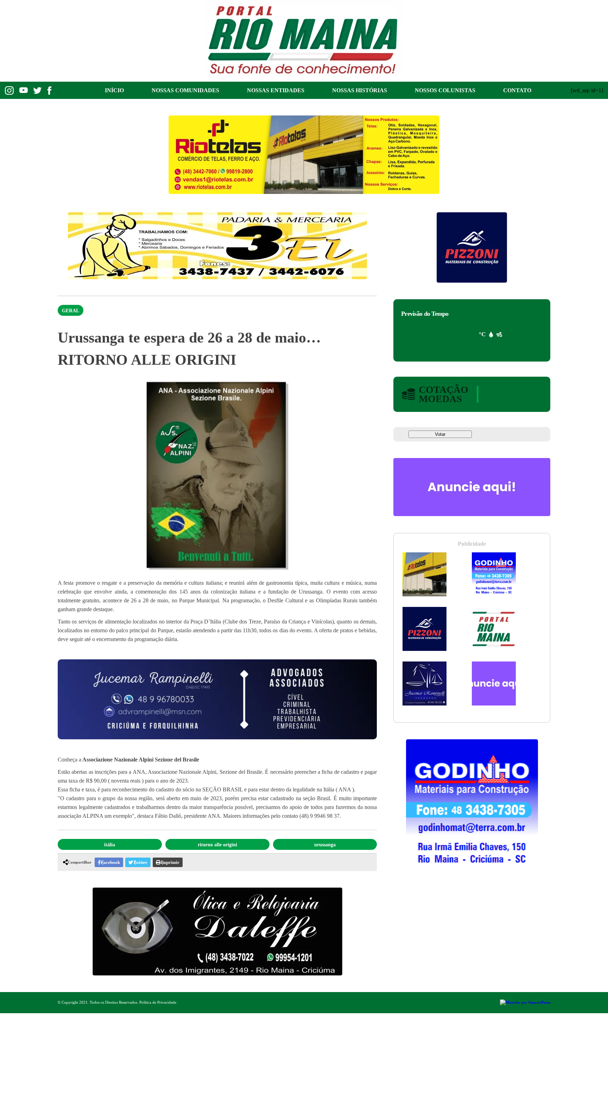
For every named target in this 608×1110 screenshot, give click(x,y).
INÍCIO (114, 90)
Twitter (140, 862)
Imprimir (169, 862)
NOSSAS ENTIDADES (275, 90)
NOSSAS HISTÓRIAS (359, 90)
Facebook (110, 862)
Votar (440, 434)
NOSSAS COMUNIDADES (185, 90)
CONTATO (517, 90)
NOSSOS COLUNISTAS (445, 90)
